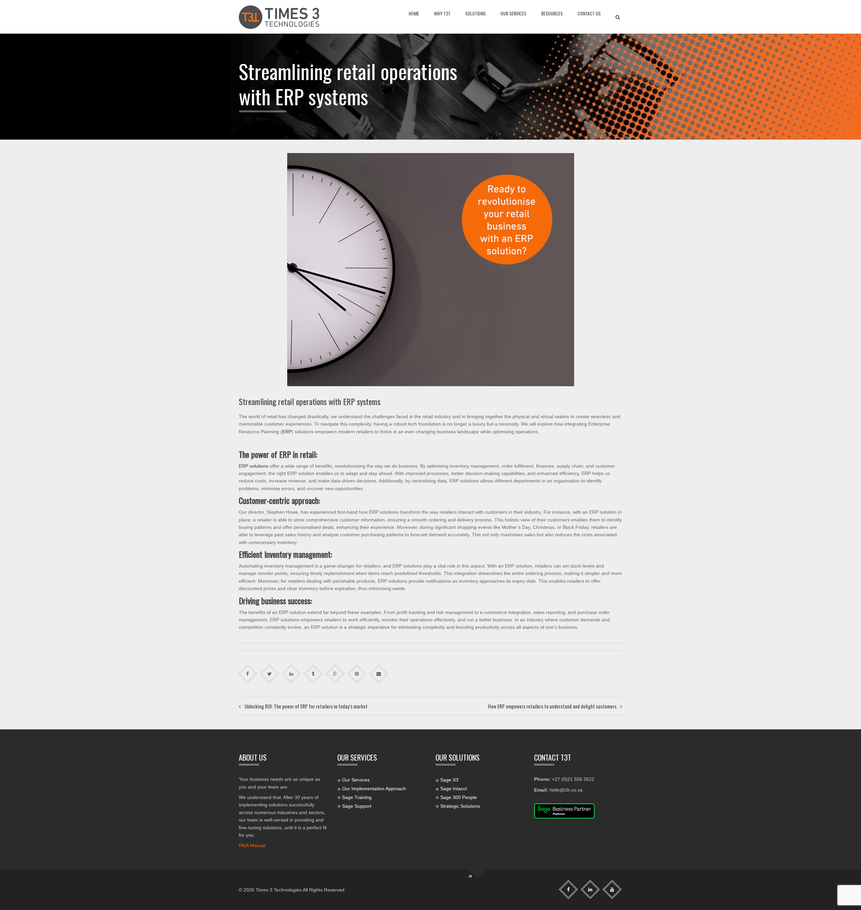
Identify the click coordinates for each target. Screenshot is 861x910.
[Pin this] (357, 674)
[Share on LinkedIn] (291, 674)
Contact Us (589, 13)
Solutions (475, 13)
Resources (552, 13)
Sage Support (356, 806)
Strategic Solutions (460, 806)
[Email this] (378, 674)
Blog (617, 71)
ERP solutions (253, 466)
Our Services (513, 13)
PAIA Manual (252, 845)
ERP (287, 431)
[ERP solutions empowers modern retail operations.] (279, 17)
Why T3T (442, 13)
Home (414, 13)
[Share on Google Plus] (335, 674)
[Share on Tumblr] (313, 674)
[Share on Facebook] (247, 674)
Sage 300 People (458, 797)
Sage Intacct (453, 788)
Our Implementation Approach (374, 788)
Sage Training (357, 797)
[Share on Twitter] (269, 674)
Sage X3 (449, 779)
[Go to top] (477, 869)
